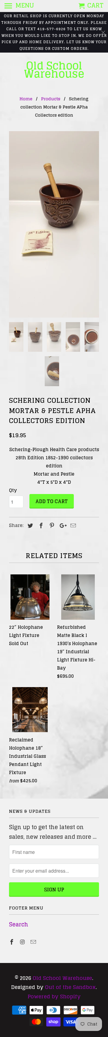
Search (18, 924)
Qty (13, 490)
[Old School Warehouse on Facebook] (12, 942)
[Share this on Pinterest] (51, 525)
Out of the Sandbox (70, 987)
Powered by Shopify (54, 996)
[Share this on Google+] (61, 525)
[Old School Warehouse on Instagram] (23, 942)
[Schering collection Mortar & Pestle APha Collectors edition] (54, 224)
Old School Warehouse (54, 70)
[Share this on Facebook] (40, 525)
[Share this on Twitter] (29, 525)
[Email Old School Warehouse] (34, 942)
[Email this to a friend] (72, 525)
